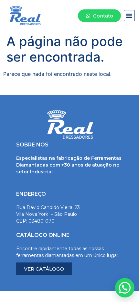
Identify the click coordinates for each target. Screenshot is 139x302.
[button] (129, 15)
